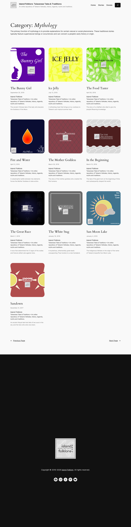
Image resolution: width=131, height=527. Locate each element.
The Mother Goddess (62, 160)
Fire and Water (20, 160)
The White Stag (59, 232)
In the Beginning (97, 160)
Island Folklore (16, 97)
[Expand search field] (118, 5)
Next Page (115, 341)
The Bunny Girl (20, 88)
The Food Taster (97, 88)
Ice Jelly (54, 88)
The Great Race (20, 232)
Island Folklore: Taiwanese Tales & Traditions (40, 4)
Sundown (16, 304)
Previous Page (17, 341)
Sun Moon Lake (96, 232)
